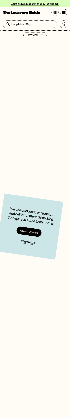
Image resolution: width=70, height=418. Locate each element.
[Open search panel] (8, 24)
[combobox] (33, 24)
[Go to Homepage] (21, 12)
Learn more (27, 242)
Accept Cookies (29, 231)
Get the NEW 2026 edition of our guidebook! (35, 3)
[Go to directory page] (55, 12)
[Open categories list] (63, 24)
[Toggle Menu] (63, 12)
